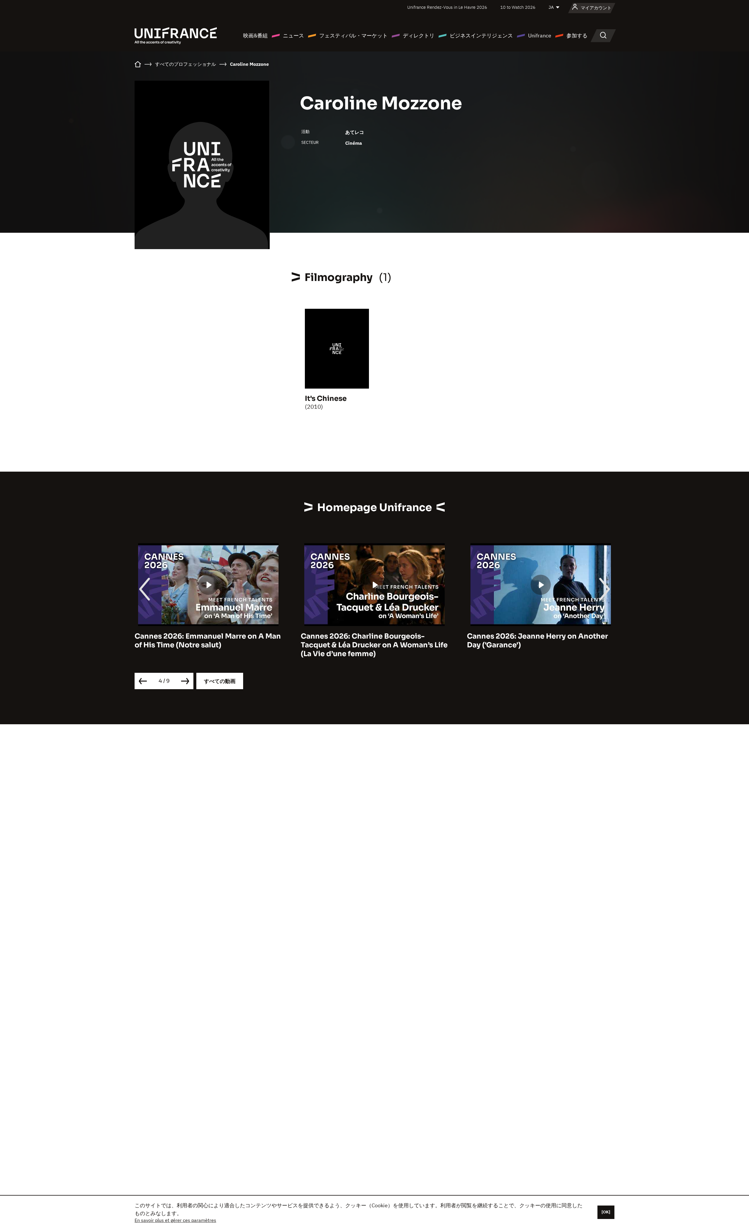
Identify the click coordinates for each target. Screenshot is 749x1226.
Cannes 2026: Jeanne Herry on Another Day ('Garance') (537, 640)
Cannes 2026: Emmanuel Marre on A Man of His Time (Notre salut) (208, 640)
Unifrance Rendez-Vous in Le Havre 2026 (447, 7)
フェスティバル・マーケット (353, 35)
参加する (576, 35)
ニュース (293, 35)
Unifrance (539, 35)
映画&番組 (255, 35)
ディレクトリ (418, 35)
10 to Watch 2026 (517, 7)
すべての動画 (220, 681)
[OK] (606, 1212)
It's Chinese (326, 398)
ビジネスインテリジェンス (481, 35)
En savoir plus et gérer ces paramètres (175, 1220)
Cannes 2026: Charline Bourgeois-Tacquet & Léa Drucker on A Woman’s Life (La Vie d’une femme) (374, 645)
